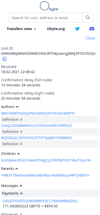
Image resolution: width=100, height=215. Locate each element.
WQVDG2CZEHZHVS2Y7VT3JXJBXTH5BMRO (36, 137)
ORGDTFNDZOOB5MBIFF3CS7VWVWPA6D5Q (40, 200)
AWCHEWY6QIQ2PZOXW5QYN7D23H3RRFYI (38, 113)
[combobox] (46, 17)
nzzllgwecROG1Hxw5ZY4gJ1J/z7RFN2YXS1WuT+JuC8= (46, 160)
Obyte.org (56, 28)
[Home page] (50, 6)
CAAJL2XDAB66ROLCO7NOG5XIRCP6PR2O (36, 125)
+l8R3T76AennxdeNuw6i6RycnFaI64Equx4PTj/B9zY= (45, 175)
